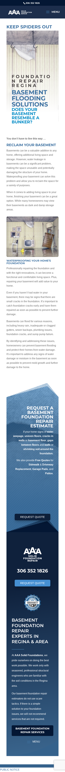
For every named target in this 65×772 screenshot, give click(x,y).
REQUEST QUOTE (32, 517)
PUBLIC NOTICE (10, 769)
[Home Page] (20, 11)
